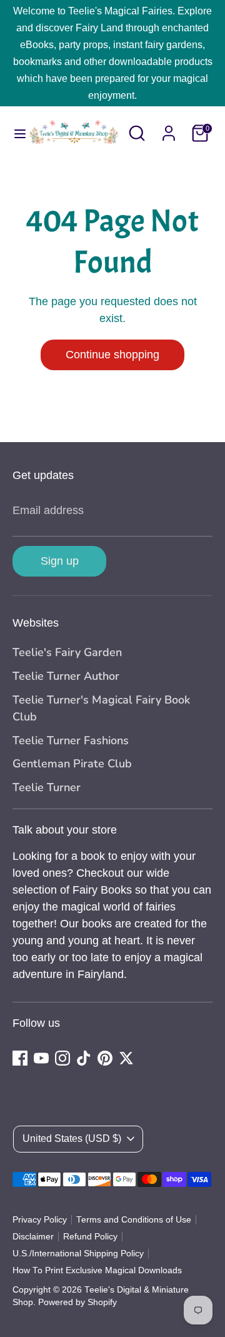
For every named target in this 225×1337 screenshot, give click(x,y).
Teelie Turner (46, 787)
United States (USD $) (71, 1138)
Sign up (60, 561)
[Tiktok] (83, 1058)
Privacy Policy (39, 1219)
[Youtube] (41, 1058)
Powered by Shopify (77, 1302)
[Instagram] (62, 1058)
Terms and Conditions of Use (133, 1219)
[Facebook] (20, 1058)
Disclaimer (33, 1236)
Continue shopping (112, 354)
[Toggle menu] (14, 133)
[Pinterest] (105, 1058)
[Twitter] (126, 1058)
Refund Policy (90, 1236)
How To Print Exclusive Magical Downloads (97, 1270)
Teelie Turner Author (65, 676)
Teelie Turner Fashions (70, 740)
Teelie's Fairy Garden (67, 652)
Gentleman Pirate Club (72, 763)
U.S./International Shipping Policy (78, 1253)
